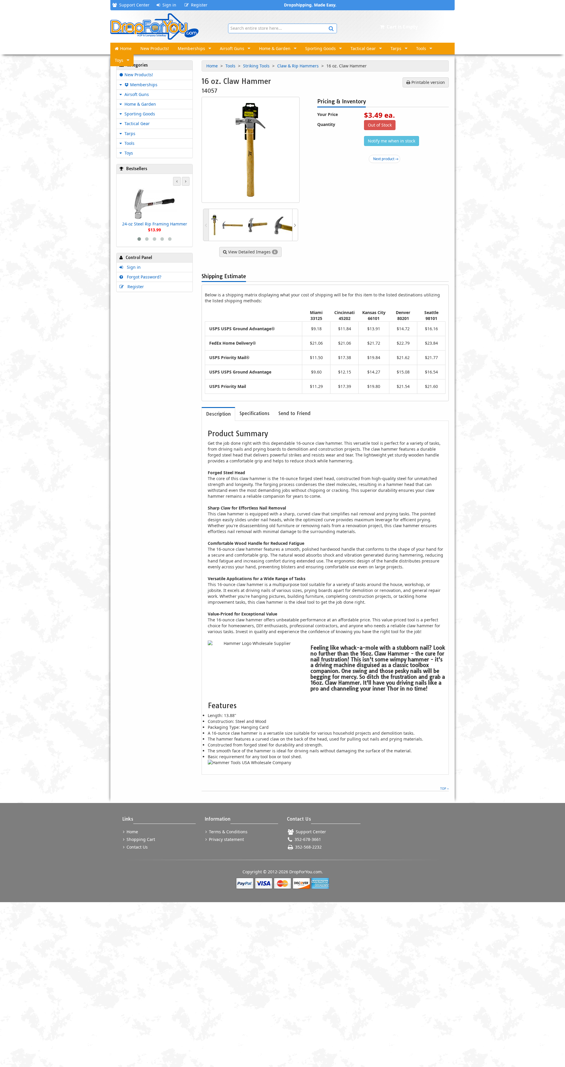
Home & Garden (274, 48)
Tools (421, 48)
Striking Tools (257, 66)
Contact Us (136, 847)
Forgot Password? (142, 277)
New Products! (154, 48)
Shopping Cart (140, 839)
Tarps (395, 48)
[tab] (218, 414)
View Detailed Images (251, 252)
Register (198, 5)
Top (443, 788)
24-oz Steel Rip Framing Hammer (154, 224)
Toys (119, 60)
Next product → (385, 158)
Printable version (427, 82)
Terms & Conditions (227, 831)
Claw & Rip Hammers (298, 66)
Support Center (133, 5)
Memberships (191, 48)
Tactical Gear (363, 48)
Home (126, 48)
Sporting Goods (320, 48)
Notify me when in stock (391, 141)
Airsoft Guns (232, 48)
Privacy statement (226, 839)
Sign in (168, 5)
